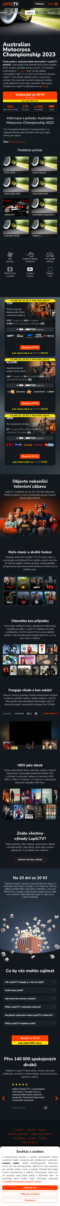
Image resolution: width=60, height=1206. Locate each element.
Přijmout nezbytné (30, 1193)
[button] (3, 1098)
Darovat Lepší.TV (30, 1142)
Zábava (30, 12)
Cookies (32, 1138)
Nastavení (30, 1200)
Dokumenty (16, 12)
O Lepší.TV (19, 1129)
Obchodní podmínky (18, 1134)
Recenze (42, 1129)
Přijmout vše (30, 1187)
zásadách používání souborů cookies (22, 1181)
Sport (40, 12)
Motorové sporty (17, 141)
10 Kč (45, 86)
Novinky (31, 1129)
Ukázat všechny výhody (30, 859)
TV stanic (21, 70)
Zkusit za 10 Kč (30, 904)
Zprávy (51, 12)
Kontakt (42, 1138)
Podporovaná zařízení (41, 1134)
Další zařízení (50, 713)
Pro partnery (20, 1138)
